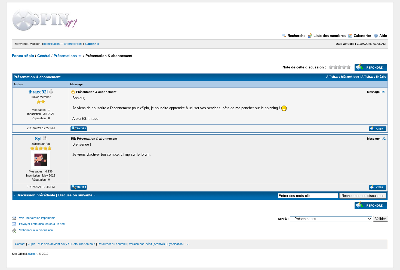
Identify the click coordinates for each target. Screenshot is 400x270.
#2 (384, 138)
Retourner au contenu (112, 244)
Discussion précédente (36, 195)
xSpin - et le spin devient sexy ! (48, 244)
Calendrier (362, 36)
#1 (384, 91)
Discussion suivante (75, 195)
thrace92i (38, 92)
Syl (38, 138)
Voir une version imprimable (37, 217)
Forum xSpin (23, 56)
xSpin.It (32, 253)
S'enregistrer (72, 43)
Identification (51, 43)
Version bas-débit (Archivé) (147, 244)
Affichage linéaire (373, 76)
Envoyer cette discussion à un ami (41, 223)
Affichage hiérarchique (342, 76)
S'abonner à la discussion (36, 230)
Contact (20, 244)
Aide (383, 36)
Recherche (296, 36)
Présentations (65, 56)
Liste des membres (329, 36)
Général (43, 56)
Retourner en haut (83, 244)
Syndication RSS (178, 244)
